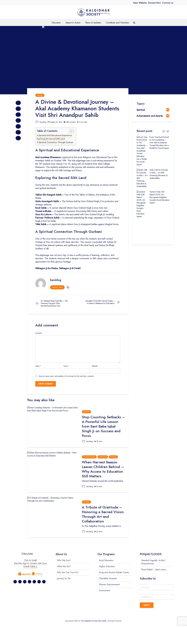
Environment (104, 590)
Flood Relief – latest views (153, 569)
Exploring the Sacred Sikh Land (51, 138)
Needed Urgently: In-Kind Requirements (153, 562)
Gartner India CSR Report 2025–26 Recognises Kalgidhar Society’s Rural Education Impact (159, 197)
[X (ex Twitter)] (20, 581)
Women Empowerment (109, 584)
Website (94, 366)
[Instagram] (29, 581)
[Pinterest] (24, 581)
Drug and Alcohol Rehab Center (114, 572)
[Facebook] (15, 581)
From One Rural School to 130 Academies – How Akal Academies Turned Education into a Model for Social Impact (159, 142)
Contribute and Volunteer (117, 22)
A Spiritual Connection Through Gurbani (55, 142)
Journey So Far (64, 578)
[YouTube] (39, 581)
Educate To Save (89, 457)
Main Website (140, 2)
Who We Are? (64, 560)
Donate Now (154, 2)
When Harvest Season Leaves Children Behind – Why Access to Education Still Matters (103, 469)
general (40, 95)
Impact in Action (73, 22)
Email (66, 366)
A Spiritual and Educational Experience (54, 135)
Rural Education (106, 560)
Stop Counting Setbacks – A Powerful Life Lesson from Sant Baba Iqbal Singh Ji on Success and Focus (103, 426)
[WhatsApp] (44, 581)
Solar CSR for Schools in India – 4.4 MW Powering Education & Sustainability (159, 174)
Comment (38, 333)
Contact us (167, 2)
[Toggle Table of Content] (70, 131)
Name (38, 366)
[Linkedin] (34, 581)
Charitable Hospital (107, 578)
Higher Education (107, 566)
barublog (42, 122)
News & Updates (93, 22)
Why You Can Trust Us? (68, 572)
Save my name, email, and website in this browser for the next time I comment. (66, 376)
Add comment (71, 122)
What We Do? (64, 566)
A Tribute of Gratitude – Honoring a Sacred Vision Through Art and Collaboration (103, 514)
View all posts (57, 287)
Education (56, 22)
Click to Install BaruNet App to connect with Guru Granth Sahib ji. (30, 563)
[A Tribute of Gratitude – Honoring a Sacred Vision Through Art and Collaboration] (52, 499)
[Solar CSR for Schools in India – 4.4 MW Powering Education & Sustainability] (142, 177)
